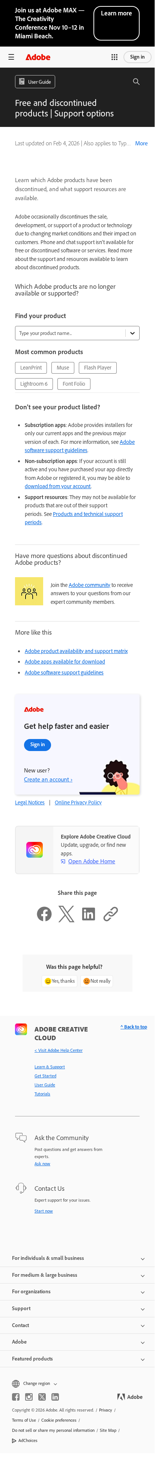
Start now (44, 1211)
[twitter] (42, 1397)
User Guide (45, 1084)
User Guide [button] (39, 82)
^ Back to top (133, 1027)
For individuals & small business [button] (48, 1258)
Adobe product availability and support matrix (76, 651)
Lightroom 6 (34, 383)
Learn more (116, 13)
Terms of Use (24, 1420)
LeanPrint (31, 367)
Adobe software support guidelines (64, 672)
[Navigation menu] (11, 57)
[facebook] (16, 1397)
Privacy (105, 1410)
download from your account (58, 486)
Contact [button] (20, 1325)
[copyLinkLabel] (110, 920)
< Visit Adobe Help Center (59, 1050)
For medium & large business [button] (44, 1275)
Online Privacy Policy (78, 802)
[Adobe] (38, 57)
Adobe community (89, 585)
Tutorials (42, 1094)
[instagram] (29, 1397)
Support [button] (21, 1308)
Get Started (45, 1075)
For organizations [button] (31, 1291)
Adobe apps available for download (65, 661)
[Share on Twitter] (66, 920)
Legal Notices (30, 802)
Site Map (108, 1430)
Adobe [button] (19, 1342)
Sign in (137, 57)
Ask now (42, 1163)
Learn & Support (50, 1066)
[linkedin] (55, 1397)
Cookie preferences (59, 1420)
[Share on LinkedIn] (88, 920)
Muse (63, 367)
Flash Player (97, 367)
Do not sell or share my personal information (53, 1430)
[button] (114, 57)
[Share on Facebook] (44, 920)
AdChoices (28, 1440)
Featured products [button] (32, 1359)
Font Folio (74, 383)
